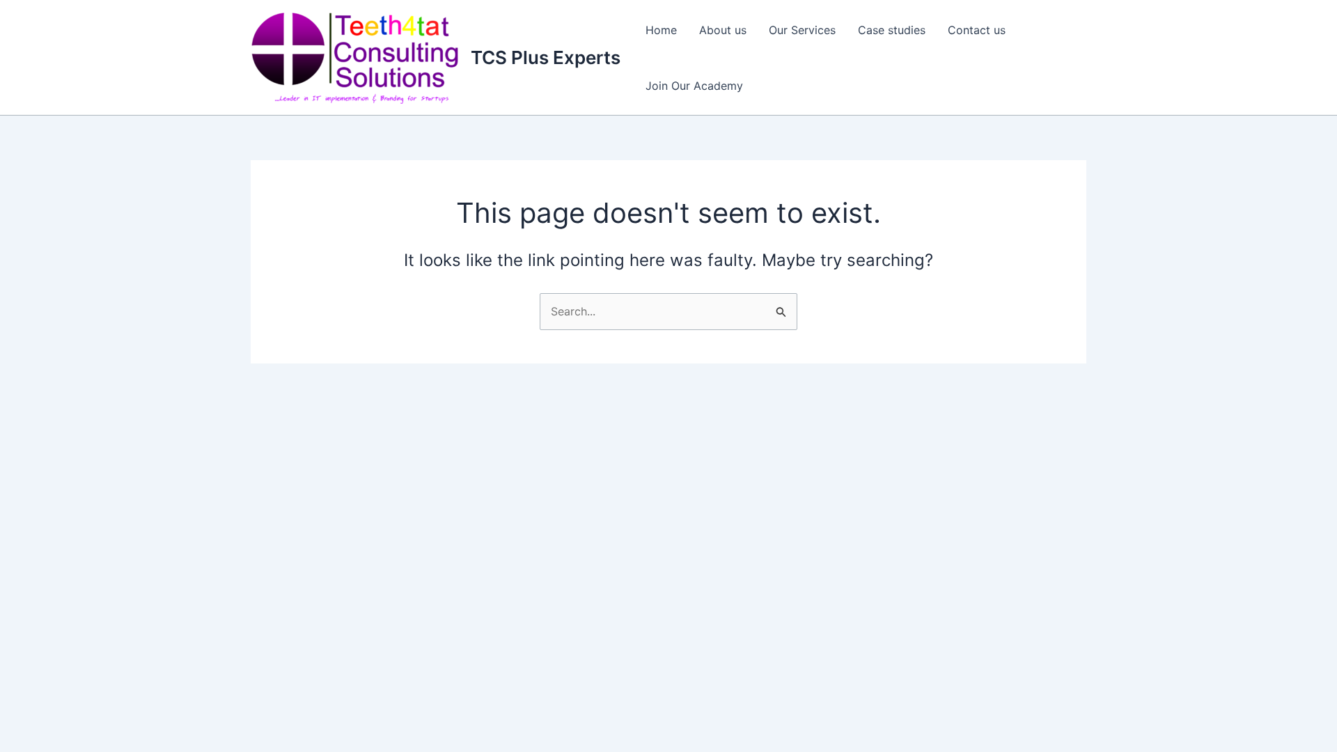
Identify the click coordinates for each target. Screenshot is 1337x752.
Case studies (891, 30)
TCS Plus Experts (545, 57)
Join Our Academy (694, 86)
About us (722, 30)
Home (661, 30)
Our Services (802, 30)
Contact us (977, 30)
